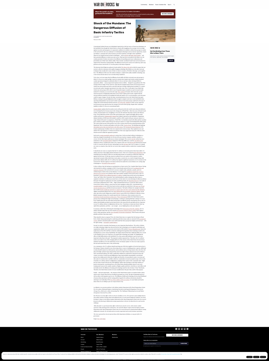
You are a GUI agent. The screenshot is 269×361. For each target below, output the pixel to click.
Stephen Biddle (97, 109)
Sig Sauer (126, 144)
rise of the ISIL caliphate (124, 102)
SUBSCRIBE (184, 343)
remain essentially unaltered (107, 135)
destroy (118, 193)
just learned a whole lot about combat (126, 210)
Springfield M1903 (107, 140)
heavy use (138, 186)
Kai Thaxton (103, 36)
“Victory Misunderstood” (134, 229)
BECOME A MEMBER (167, 13)
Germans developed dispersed (132, 127)
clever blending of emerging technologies (121, 212)
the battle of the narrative (108, 163)
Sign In (169, 4)
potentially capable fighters (110, 222)
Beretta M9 (133, 142)
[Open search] (174, 4)
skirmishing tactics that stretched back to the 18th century (108, 127)
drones (126, 55)
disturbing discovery (134, 180)
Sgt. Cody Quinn (101, 319)
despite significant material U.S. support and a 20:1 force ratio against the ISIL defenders (122, 189)
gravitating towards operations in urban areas (105, 197)
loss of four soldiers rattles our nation (119, 279)
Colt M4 (133, 139)
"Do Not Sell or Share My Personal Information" (170, 354)
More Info (263, 357)
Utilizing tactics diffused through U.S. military (110, 175)
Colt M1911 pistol (138, 140)
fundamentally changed (110, 116)
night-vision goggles (136, 55)
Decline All (256, 357)
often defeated (117, 191)
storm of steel (127, 125)
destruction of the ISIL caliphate (131, 208)
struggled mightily (98, 186)
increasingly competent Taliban (132, 191)
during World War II (138, 152)
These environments (122, 197)
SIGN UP (171, 60)
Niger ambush (121, 91)
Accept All (249, 357)
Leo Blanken (97, 36)
